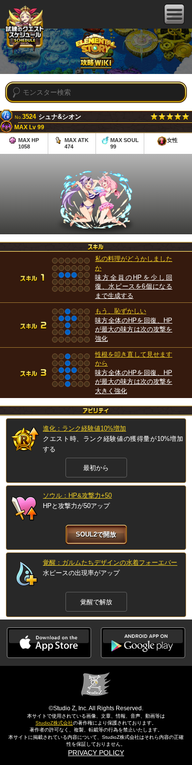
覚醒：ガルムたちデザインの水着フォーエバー (110, 562)
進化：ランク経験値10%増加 (84, 428)
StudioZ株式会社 (54, 723)
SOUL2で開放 (96, 534)
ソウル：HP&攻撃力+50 (77, 495)
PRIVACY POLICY (96, 753)
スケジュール (24, 29)
